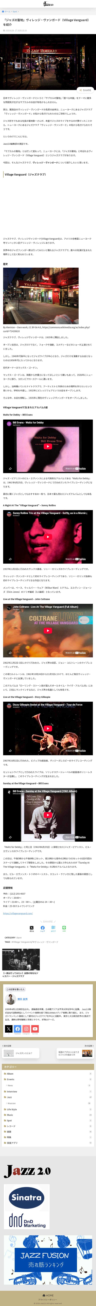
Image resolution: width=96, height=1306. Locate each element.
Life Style (49, 1109)
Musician (49, 1103)
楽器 (49, 1131)
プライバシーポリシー (47, 1299)
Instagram (26, 1034)
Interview (49, 1091)
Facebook (17, 1034)
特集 (49, 1137)
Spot (19, 937)
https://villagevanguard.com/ (18, 913)
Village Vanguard (22, 942)
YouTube (35, 1034)
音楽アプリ (49, 1142)
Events (49, 1079)
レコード (49, 1126)
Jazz (49, 1097)
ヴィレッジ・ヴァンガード (46, 942)
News (49, 1085)
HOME (49, 1295)
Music (49, 1114)
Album (49, 1073)
